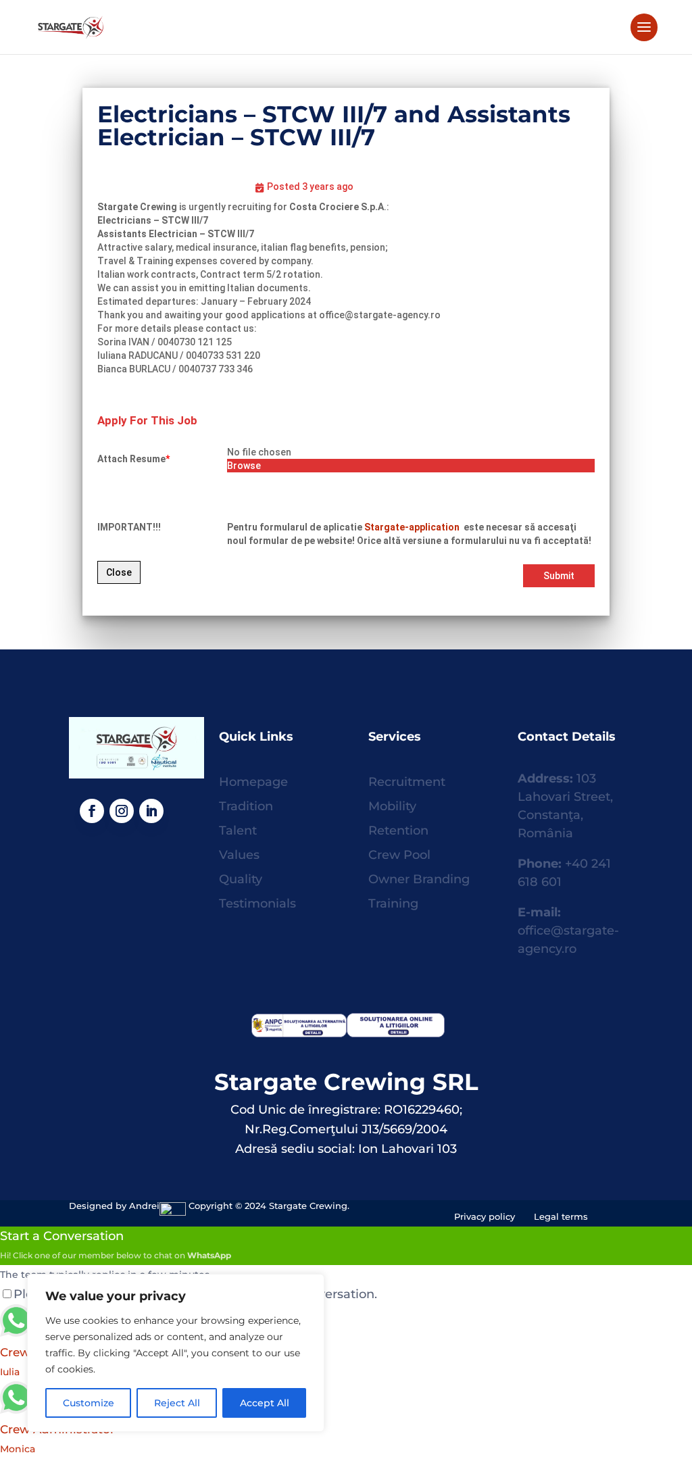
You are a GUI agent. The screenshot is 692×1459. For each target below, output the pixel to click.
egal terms (563, 1216)
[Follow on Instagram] (121, 811)
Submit (558, 575)
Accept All (264, 1403)
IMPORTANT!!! (129, 527)
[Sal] (297, 1033)
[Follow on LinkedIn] (151, 811)
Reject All (177, 1403)
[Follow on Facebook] (92, 811)
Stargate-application (413, 527)
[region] (175, 1353)
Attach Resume (133, 458)
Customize (88, 1403)
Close (119, 572)
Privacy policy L (496, 1216)
